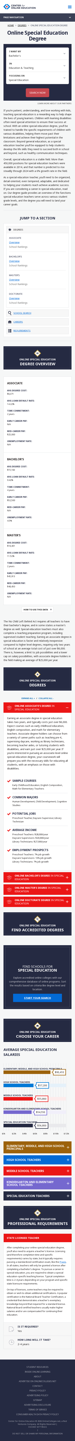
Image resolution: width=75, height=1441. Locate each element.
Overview (14, 242)
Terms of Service (37, 1409)
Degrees (22, 25)
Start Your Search (37, 998)
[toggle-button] (67, 707)
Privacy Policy (37, 1390)
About (37, 1376)
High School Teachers (16, 1082)
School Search (22, 313)
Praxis (63, 1261)
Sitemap (37, 1400)
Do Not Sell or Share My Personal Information (37, 1433)
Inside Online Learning (37, 1371)
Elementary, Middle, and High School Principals (32, 1068)
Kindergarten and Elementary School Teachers (32, 1108)
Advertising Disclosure (37, 1404)
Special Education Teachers (20, 1122)
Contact (37, 1386)
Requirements (22, 330)
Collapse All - (46, 698)
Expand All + (28, 698)
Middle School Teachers (18, 1095)
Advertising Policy (37, 1395)
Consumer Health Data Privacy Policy (37, 1414)
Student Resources (37, 1367)
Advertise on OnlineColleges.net (37, 1381)
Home (11, 25)
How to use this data (36, 609)
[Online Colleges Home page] (19, 7)
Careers (18, 321)
